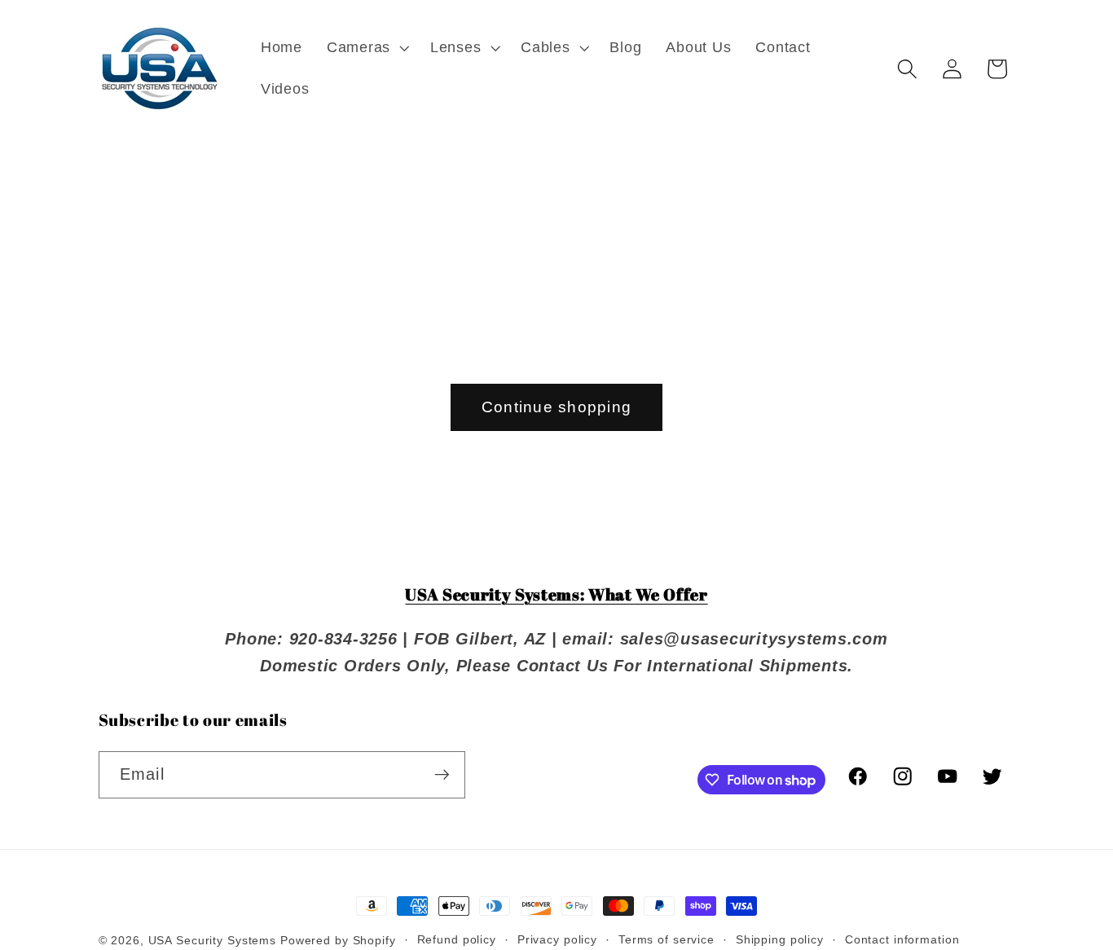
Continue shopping (556, 407)
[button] (366, 48)
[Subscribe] (442, 774)
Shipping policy (780, 940)
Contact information (902, 940)
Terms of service (666, 940)
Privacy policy (557, 940)
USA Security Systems (212, 941)
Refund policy (456, 940)
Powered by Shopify (338, 941)
